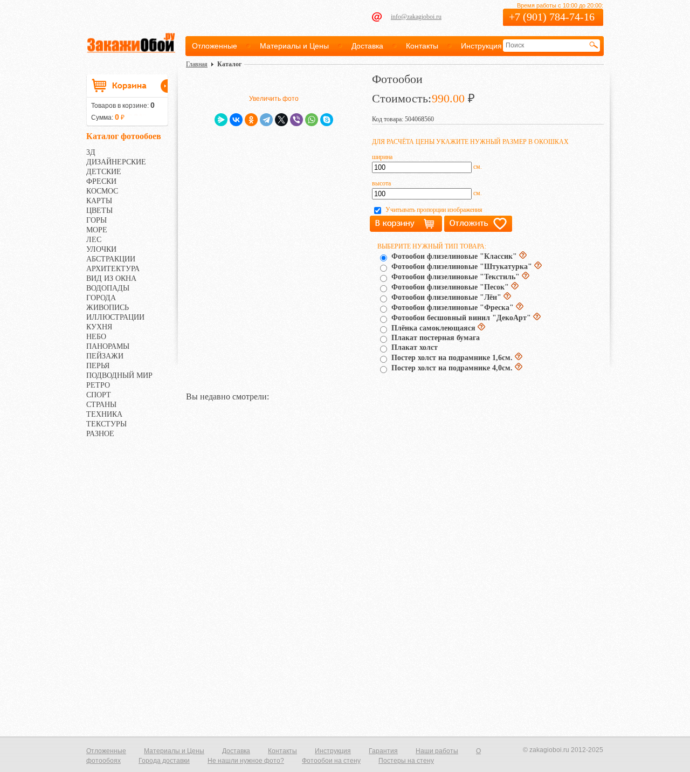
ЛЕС (93, 240)
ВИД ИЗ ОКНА (111, 278)
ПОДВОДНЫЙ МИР (119, 375)
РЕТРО (98, 385)
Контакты (422, 46)
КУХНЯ (99, 327)
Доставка (367, 46)
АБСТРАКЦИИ (110, 259)
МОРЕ (96, 230)
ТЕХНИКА (104, 414)
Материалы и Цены (294, 46)
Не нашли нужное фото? (246, 760)
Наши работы (437, 751)
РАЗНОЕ (100, 434)
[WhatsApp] (311, 119)
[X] (281, 119)
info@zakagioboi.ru (416, 16)
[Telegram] (266, 119)
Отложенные (214, 46)
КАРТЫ (99, 201)
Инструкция (481, 46)
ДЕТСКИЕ (103, 172)
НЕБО (96, 337)
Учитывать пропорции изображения (433, 209)
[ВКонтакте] (236, 119)
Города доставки (164, 760)
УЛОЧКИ (101, 249)
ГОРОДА (101, 298)
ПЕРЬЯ (97, 366)
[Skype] (326, 119)
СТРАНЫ (101, 405)
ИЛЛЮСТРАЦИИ (115, 317)
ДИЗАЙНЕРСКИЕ (116, 162)
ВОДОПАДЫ (107, 288)
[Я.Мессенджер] (221, 119)
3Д (90, 152)
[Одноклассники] (251, 119)
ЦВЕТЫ (99, 210)
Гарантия (383, 751)
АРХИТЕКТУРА (113, 269)
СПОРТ (98, 395)
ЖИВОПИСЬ (107, 308)
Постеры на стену (406, 760)
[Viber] (296, 119)
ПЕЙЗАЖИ (104, 356)
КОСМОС (102, 191)
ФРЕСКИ (101, 181)
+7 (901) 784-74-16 (552, 17)
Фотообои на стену (331, 760)
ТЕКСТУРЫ (106, 424)
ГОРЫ (96, 220)
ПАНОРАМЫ (107, 346)
